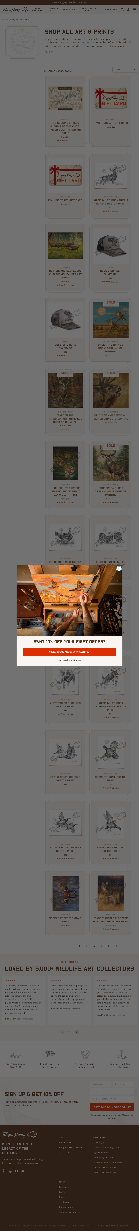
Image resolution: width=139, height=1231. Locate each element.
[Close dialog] (119, 568)
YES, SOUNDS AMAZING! (69, 652)
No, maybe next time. (69, 660)
